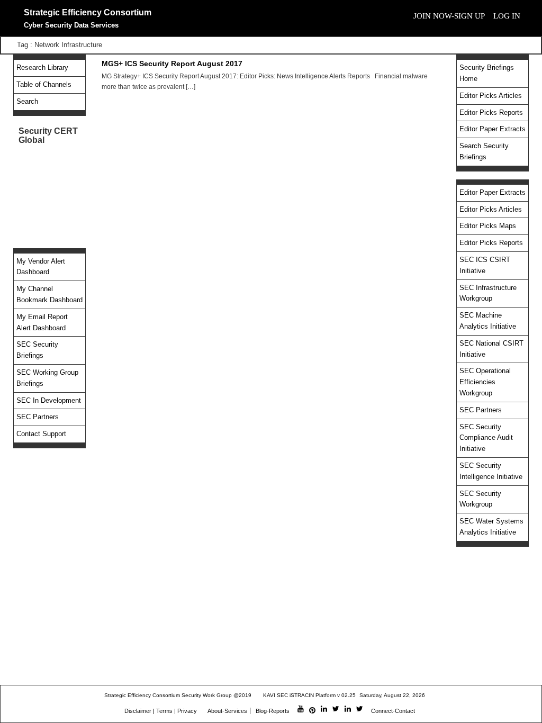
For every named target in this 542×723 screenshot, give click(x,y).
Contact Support (41, 434)
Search (27, 101)
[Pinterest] (312, 711)
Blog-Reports (273, 711)
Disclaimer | (139, 711)
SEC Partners (37, 417)
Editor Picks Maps (487, 226)
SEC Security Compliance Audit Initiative (486, 438)
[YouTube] (300, 709)
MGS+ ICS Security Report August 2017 (172, 63)
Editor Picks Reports (491, 112)
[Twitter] (335, 709)
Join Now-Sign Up (449, 16)
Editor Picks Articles (490, 96)
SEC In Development (48, 400)
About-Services (227, 711)
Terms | (166, 711)
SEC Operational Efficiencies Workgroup (485, 382)
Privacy (187, 711)
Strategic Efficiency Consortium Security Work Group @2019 (177, 695)
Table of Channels (43, 84)
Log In (506, 16)
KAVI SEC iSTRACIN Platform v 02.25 (309, 695)
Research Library (42, 67)
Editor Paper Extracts (492, 129)
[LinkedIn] (324, 709)
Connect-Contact (393, 711)
